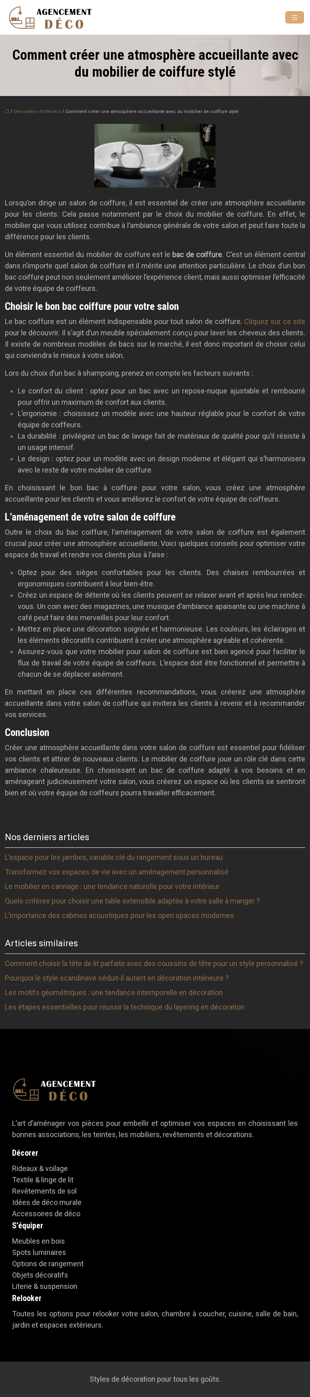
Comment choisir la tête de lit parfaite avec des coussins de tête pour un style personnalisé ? (154, 963)
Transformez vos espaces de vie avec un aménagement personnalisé (116, 872)
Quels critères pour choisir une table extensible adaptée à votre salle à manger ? (132, 901)
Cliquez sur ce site (274, 321)
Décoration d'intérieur (37, 111)
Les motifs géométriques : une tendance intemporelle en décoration (114, 992)
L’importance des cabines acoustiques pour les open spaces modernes (119, 915)
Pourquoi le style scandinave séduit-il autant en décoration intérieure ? (117, 978)
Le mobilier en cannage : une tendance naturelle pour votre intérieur (112, 886)
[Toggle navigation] (294, 17)
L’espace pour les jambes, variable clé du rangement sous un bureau (114, 857)
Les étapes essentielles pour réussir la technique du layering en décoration (125, 1007)
